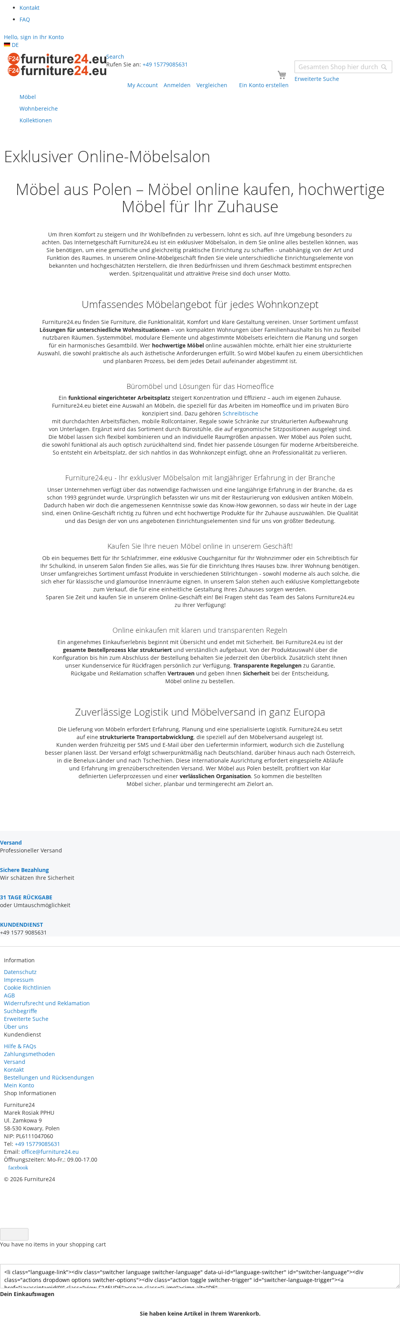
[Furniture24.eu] (57, 64)
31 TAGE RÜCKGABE (26, 897)
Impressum (19, 979)
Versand (14, 1061)
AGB (9, 995)
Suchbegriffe (20, 1011)
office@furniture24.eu (50, 1151)
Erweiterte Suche (26, 1018)
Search (115, 56)
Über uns (16, 1026)
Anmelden (177, 85)
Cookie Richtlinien (27, 987)
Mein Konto (19, 1085)
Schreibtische (240, 413)
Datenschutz (20, 972)
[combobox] (343, 67)
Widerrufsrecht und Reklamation (47, 1003)
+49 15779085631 (165, 64)
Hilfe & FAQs (20, 1046)
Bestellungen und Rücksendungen (49, 1077)
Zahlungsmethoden (29, 1054)
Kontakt (14, 1069)
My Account (142, 85)
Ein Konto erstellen (264, 85)
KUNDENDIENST (21, 924)
